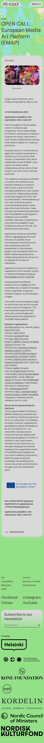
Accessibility (7, 581)
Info (3, 577)
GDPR (4, 589)
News (4, 18)
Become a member (32, 581)
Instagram (32, 597)
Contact (26, 577)
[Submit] (39, 625)
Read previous (16, 531)
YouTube (30, 603)
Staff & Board (29, 585)
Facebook (9, 597)
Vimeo (7, 603)
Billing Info (6, 585)
